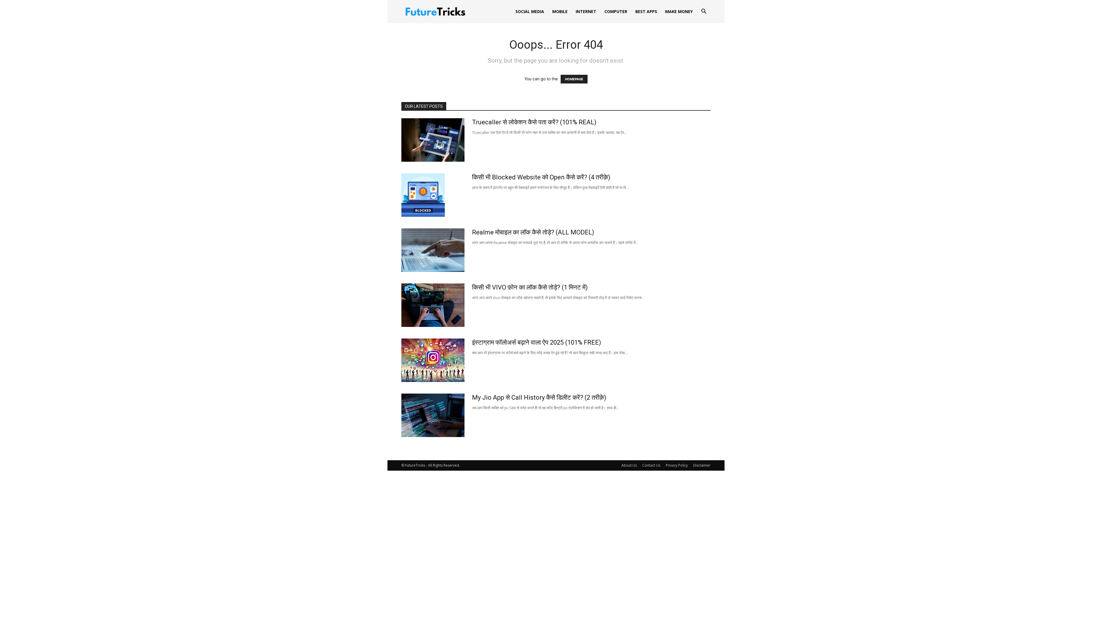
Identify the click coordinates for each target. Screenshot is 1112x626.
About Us (629, 465)
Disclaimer (702, 465)
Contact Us (651, 465)
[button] (704, 12)
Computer (615, 11)
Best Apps (646, 11)
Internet (586, 11)
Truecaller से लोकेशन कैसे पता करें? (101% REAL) (534, 122)
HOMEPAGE (574, 79)
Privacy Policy (677, 465)
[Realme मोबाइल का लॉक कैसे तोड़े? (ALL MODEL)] (432, 250)
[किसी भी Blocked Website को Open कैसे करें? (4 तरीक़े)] (423, 195)
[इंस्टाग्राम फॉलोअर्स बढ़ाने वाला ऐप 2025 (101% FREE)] (432, 360)
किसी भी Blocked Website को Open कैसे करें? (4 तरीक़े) (541, 177)
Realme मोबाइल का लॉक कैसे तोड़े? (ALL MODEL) (533, 232)
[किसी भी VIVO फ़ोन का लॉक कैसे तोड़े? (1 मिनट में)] (432, 305)
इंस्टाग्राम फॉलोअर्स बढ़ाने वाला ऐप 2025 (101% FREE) (536, 342)
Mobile (560, 11)
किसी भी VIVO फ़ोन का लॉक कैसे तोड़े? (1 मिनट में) (530, 287)
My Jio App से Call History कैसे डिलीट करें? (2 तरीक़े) (539, 397)
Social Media (529, 11)
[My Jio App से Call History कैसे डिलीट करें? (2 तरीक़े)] (432, 415)
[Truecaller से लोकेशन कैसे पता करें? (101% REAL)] (432, 140)
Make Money (679, 11)
